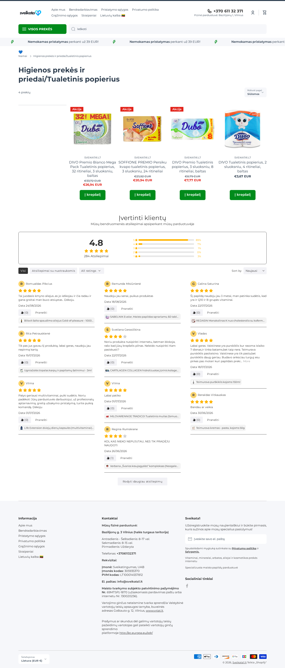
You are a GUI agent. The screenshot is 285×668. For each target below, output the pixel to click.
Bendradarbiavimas (32, 530)
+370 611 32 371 (228, 11)
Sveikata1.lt (239, 662)
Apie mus (25, 525)
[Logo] (31, 12)
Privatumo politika (31, 541)
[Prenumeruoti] (262, 539)
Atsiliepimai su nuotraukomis (53, 271)
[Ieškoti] (71, 29)
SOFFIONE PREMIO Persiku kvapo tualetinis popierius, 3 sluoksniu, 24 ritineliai (142, 166)
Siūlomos (253, 93)
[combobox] (167, 29)
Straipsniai (25, 551)
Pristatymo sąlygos (31, 536)
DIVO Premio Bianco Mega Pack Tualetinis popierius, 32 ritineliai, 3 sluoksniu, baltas (92, 169)
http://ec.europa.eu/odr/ (136, 633)
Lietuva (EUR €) (31, 660)
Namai (22, 56)
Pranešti (41, 312)
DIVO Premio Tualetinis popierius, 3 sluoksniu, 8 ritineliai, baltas (192, 166)
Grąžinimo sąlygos (31, 546)
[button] (265, 13)
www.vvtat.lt (154, 610)
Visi (23, 271)
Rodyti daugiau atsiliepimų (142, 481)
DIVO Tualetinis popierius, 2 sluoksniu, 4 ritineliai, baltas (242, 166)
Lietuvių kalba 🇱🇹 (30, 557)
